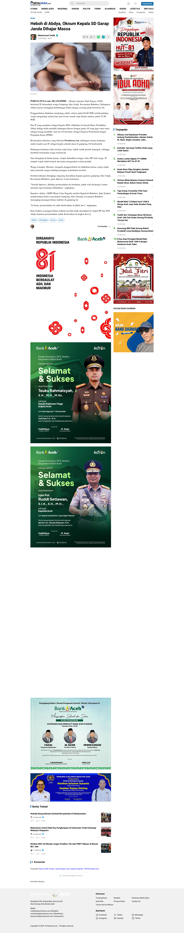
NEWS (32, 18)
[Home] (128, 3)
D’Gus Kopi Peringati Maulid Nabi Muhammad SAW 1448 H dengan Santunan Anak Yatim (132, 242)
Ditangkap (43, 220)
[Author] (33, 37)
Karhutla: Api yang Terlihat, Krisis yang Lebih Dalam (134, 149)
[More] (108, 37)
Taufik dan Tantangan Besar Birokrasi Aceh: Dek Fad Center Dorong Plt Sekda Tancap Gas (135, 217)
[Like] (84, 37)
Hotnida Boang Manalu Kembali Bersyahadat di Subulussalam (58, 813)
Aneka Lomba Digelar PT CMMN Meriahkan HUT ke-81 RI (131, 160)
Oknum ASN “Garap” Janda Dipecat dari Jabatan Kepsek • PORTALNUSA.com (69, 869)
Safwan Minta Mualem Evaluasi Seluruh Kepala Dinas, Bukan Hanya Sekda (135, 181)
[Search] (72, 3)
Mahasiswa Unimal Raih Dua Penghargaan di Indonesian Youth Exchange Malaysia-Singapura (63, 829)
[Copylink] (103, 37)
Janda (60, 220)
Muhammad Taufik (46, 35)
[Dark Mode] (135, 3)
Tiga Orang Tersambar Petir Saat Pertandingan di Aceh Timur (132, 192)
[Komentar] (91, 37)
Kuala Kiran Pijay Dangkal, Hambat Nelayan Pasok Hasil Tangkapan (133, 170)
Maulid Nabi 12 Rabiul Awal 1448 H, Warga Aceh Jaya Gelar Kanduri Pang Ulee (134, 204)
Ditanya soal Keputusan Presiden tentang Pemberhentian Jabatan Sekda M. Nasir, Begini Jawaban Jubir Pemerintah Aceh (135, 137)
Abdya (34, 220)
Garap (52, 220)
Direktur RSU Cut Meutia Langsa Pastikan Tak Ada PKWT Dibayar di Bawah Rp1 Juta (64, 845)
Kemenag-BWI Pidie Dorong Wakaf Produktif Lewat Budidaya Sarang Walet (135, 229)
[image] (106, 817)
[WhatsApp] (98, 37)
